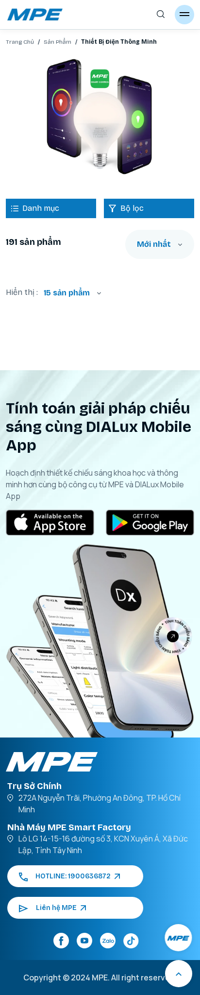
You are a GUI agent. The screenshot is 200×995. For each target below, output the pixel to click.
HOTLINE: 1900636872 (73, 876)
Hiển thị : (22, 292)
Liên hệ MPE (56, 908)
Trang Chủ (20, 41)
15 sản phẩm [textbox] (67, 292)
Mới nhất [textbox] (154, 244)
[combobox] (159, 244)
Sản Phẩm (57, 41)
